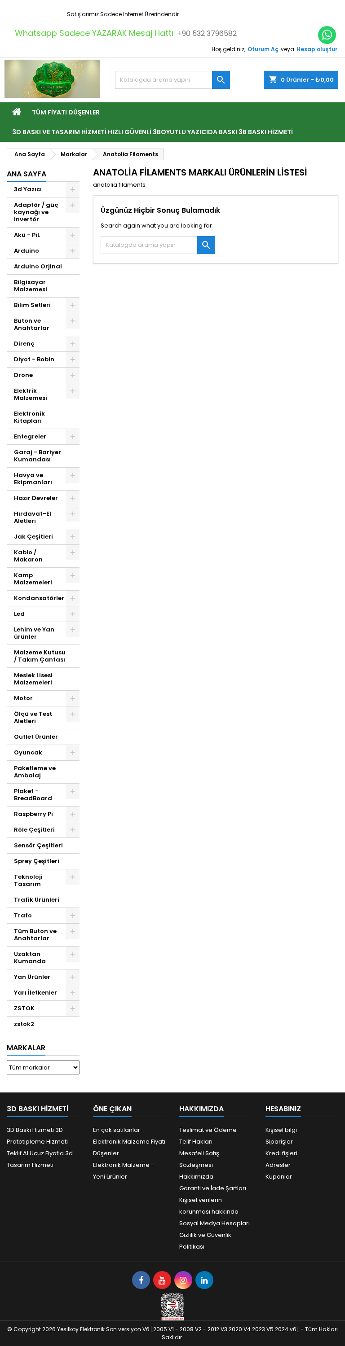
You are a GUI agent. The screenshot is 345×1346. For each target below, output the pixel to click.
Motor (23, 698)
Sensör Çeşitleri (38, 845)
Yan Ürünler (32, 977)
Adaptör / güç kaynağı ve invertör (36, 212)
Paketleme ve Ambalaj (35, 772)
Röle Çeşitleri (34, 829)
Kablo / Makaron (28, 556)
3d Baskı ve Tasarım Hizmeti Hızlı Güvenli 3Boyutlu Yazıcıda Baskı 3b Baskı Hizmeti (152, 131)
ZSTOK (24, 1008)
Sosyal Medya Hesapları (214, 1223)
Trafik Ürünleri (36, 899)
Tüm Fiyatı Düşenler (66, 112)
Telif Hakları (195, 1141)
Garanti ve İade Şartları (212, 1188)
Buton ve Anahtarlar (31, 324)
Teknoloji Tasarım (28, 880)
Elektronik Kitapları (29, 417)
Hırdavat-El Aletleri (32, 517)
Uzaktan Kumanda (30, 957)
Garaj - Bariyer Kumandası (37, 456)
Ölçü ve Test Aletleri (33, 717)
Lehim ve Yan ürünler (34, 633)
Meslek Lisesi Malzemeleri (33, 679)
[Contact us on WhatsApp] (327, 35)
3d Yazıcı (28, 189)
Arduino (26, 250)
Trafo (23, 915)
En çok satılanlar (116, 1130)
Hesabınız (283, 1109)
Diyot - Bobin (34, 359)
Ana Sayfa (26, 174)
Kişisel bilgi (281, 1130)
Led (19, 613)
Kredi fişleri (281, 1153)
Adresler (278, 1165)
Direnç (24, 343)
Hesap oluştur (316, 49)
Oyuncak (28, 752)
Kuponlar (278, 1176)
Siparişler (279, 1141)
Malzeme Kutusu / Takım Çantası (40, 656)
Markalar (26, 1048)
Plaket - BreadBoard (33, 794)
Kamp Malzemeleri (33, 579)
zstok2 (24, 1024)
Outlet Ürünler (36, 736)
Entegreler (30, 436)
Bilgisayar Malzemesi (30, 286)
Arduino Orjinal (38, 266)
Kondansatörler (39, 598)
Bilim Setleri (32, 305)
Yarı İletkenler (35, 992)
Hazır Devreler (36, 498)
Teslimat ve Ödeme (208, 1130)
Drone (23, 375)
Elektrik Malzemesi (30, 394)
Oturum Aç (263, 49)
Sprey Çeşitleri (36, 861)
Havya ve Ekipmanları (33, 479)
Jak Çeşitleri (33, 536)
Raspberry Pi (33, 814)
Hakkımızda (196, 1176)
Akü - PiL (27, 235)
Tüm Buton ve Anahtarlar (35, 935)
